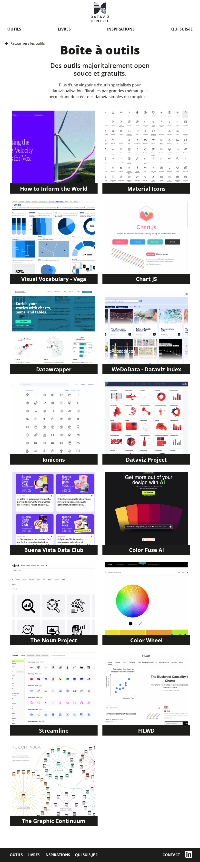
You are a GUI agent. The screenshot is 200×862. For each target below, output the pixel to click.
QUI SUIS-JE (182, 29)
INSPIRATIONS (121, 29)
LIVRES (64, 29)
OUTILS (14, 29)
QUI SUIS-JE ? (86, 854)
